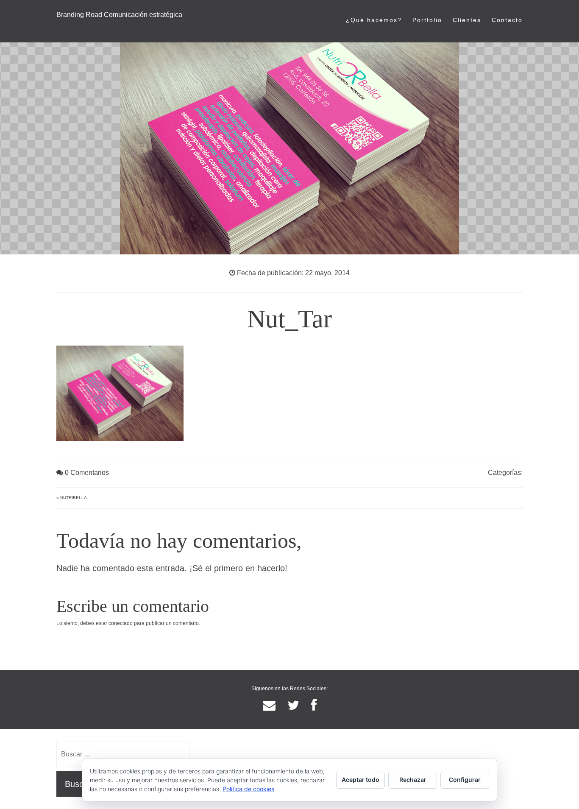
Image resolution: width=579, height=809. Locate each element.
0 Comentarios (86, 472)
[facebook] (314, 705)
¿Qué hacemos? (374, 20)
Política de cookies (248, 788)
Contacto (507, 20)
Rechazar (412, 779)
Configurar (465, 779)
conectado (121, 623)
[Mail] (269, 705)
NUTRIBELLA (73, 497)
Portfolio (427, 20)
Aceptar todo (360, 779)
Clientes (467, 20)
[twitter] (293, 705)
